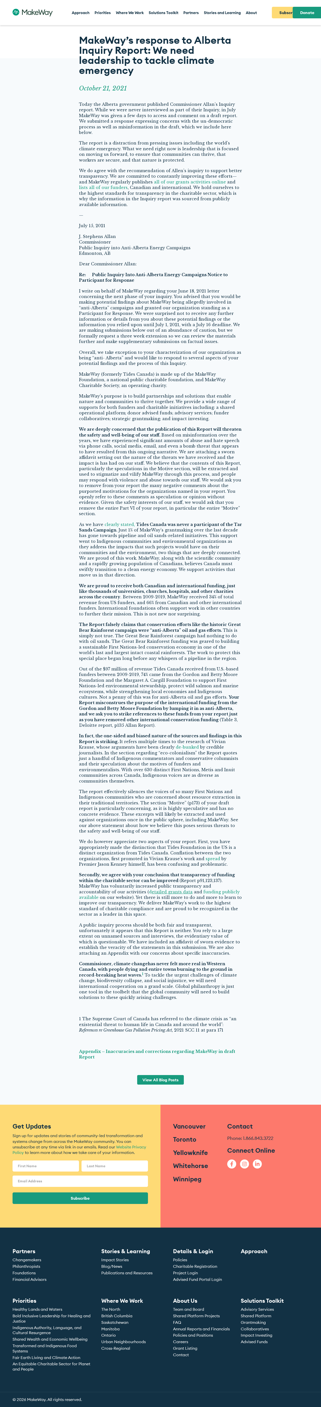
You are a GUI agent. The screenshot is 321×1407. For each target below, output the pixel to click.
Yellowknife (190, 1153)
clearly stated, (120, 524)
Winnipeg (187, 1179)
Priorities (24, 1300)
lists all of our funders (103, 187)
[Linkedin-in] (257, 1164)
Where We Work (122, 1300)
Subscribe (80, 1198)
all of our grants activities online (190, 181)
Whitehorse (190, 1166)
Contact (240, 1126)
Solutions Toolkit (262, 1300)
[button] (103, 12)
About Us (185, 1300)
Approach (254, 1251)
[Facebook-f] (231, 1164)
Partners (24, 1251)
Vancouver (189, 1126)
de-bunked (188, 747)
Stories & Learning (125, 1251)
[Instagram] (244, 1164)
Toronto (184, 1139)
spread (213, 858)
